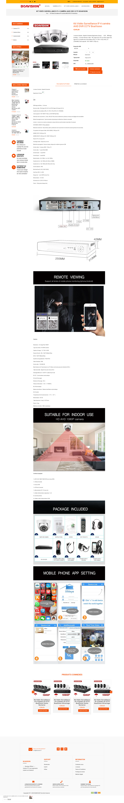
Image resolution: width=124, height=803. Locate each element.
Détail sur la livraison (80, 84)
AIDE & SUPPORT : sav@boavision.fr (96, 1)
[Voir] (36, 710)
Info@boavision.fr (37, 750)
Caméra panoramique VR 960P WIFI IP (16, 131)
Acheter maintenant (95, 69)
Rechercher (47, 764)
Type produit (76, 57)
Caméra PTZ (16, 28)
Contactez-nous (79, 764)
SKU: (74, 63)
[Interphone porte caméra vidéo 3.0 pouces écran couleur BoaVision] (31, 798)
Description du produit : (63, 84)
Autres (15, 40)
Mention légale (79, 774)
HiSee (45, 769)
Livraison (77, 767)
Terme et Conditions (80, 769)
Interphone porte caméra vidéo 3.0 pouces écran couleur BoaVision (15, 797)
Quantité (75, 52)
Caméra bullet (16, 36)
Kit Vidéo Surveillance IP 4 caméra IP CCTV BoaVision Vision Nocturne (42, 702)
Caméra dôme (16, 32)
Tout (47, 13)
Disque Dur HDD (77, 46)
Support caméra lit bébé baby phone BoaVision (19, 71)
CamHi (45, 767)
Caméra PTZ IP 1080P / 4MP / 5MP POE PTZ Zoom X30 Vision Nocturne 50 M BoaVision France (16, 119)
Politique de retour (80, 771)
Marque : (75, 54)
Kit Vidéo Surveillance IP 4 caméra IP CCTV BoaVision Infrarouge (62, 701)
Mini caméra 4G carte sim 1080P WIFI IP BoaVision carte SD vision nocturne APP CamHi (16, 105)
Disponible (76, 60)
